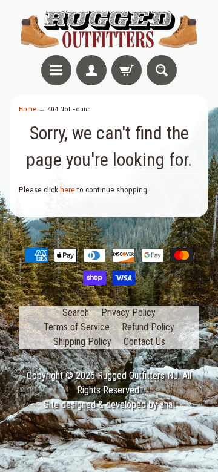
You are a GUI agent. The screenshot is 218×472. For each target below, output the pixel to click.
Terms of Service (77, 327)
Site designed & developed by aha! (109, 404)
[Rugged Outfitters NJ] (109, 29)
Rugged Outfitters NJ (137, 375)
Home (27, 109)
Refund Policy (148, 327)
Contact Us (144, 341)
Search (75, 312)
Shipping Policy (82, 341)
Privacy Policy (128, 312)
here (67, 189)
